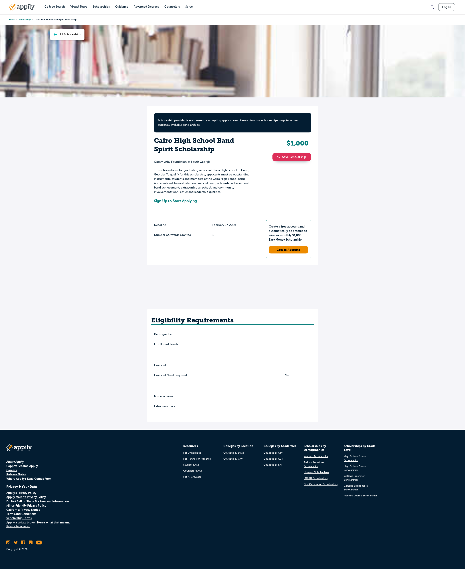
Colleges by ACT (273, 458)
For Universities (192, 452)
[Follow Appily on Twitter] (16, 542)
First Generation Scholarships (320, 484)
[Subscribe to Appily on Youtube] (39, 542)
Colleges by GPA (273, 452)
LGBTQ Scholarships (315, 478)
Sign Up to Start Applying (175, 201)
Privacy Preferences (18, 526)
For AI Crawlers (192, 476)
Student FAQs (191, 464)
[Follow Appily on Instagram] (8, 542)
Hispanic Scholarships (316, 472)
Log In (446, 7)
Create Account (288, 249)
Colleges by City (232, 458)
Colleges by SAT (273, 464)
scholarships (25, 19)
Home (12, 19)
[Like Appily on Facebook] (23, 542)
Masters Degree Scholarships (360, 495)
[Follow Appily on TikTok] (31, 542)
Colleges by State (233, 452)
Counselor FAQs (192, 470)
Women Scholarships (316, 456)
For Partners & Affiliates (197, 458)
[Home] (22, 7)
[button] (279, 156)
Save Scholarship (294, 157)
